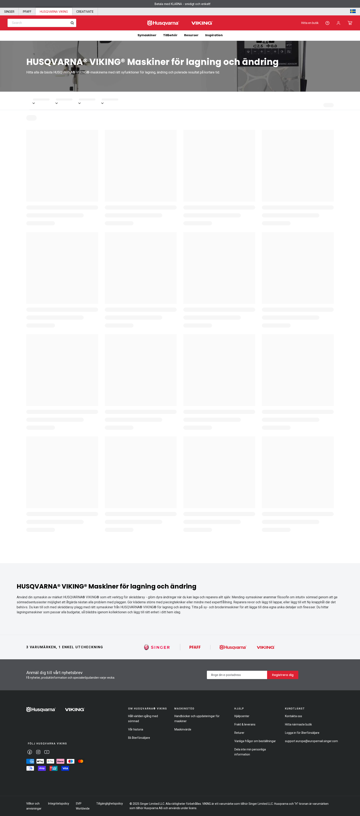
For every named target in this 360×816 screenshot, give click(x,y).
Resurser (191, 35)
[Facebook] (29, 752)
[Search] (72, 23)
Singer (9, 11)
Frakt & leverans (244, 724)
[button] (349, 22)
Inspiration (214, 35)
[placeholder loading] (44, 101)
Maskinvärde (182, 729)
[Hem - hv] (55, 709)
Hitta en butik (310, 23)
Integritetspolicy (58, 803)
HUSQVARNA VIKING (54, 11)
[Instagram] (38, 752)
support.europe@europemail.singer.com (311, 741)
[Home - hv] (180, 23)
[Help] (327, 23)
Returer (239, 732)
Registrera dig (283, 675)
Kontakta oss (293, 716)
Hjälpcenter (241, 716)
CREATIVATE (85, 11)
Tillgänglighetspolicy (109, 803)
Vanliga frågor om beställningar (255, 741)
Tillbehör (170, 35)
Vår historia (135, 729)
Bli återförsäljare (139, 737)
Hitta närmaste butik (298, 724)
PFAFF (27, 11)
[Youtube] (46, 752)
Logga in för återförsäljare (302, 732)
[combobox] (42, 23)
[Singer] (157, 647)
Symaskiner (147, 35)
